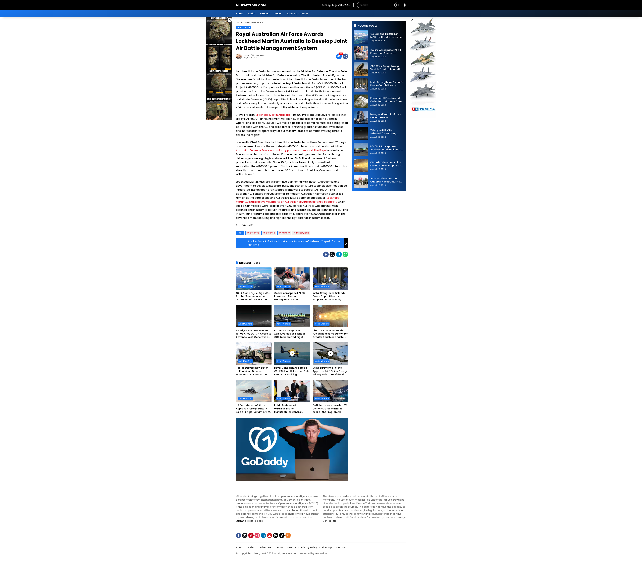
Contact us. (329, 521)
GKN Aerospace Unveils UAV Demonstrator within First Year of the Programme (330, 408)
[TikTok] (282, 535)
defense (270, 232)
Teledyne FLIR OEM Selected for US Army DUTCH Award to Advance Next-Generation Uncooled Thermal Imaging (253, 334)
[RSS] (288, 535)
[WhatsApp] (345, 254)
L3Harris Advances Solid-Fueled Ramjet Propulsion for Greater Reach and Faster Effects (330, 334)
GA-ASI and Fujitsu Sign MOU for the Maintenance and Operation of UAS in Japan (253, 296)
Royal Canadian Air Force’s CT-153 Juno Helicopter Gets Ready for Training (291, 371)
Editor (246, 55)
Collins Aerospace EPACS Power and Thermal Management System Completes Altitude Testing (291, 296)
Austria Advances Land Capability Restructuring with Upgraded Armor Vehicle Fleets (385, 180)
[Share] (345, 56)
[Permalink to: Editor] (240, 56)
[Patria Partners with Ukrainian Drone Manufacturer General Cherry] (292, 391)
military (286, 232)
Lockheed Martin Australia (273, 115)
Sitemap (327, 547)
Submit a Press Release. (249, 521)
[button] (395, 5)
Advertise (265, 547)
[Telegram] (339, 254)
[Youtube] (269, 535)
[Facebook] (326, 254)
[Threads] (275, 535)
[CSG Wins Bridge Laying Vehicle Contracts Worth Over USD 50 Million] (361, 69)
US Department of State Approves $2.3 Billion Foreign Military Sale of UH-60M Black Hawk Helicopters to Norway (330, 371)
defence (254, 232)
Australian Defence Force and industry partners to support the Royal (281, 150)
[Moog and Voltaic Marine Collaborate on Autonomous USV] (361, 117)
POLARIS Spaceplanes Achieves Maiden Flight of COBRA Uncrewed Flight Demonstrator (289, 334)
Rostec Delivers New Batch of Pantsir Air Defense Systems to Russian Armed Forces (252, 371)
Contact (341, 547)
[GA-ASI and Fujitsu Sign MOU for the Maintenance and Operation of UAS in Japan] (254, 278)
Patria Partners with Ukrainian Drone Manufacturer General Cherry (288, 409)
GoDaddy (321, 553)
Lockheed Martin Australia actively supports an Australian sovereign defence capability (287, 200)
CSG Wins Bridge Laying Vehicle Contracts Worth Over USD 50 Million (385, 68)
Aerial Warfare (243, 27)
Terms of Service (286, 547)
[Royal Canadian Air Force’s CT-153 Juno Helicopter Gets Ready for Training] (292, 353)
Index (251, 547)
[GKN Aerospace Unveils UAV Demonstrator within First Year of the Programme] (330, 391)
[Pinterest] (251, 535)
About (239, 547)
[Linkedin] (263, 535)
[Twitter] (332, 254)
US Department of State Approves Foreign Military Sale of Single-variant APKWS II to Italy (253, 409)
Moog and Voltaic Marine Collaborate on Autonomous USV (385, 116)
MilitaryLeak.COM (251, 5)
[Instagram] (257, 535)
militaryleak (302, 232)
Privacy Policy (309, 547)
